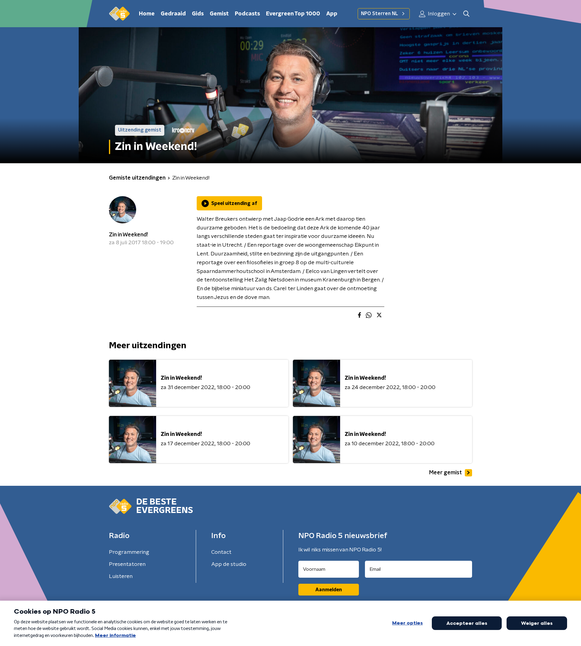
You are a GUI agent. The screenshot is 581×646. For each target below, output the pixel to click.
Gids (198, 14)
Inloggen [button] (438, 14)
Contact (221, 552)
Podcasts (247, 14)
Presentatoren (127, 564)
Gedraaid (173, 14)
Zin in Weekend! (128, 235)
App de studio (228, 564)
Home (147, 14)
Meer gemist (445, 473)
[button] (466, 13)
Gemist (219, 14)
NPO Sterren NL (379, 13)
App (331, 14)
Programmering (129, 552)
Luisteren (121, 576)
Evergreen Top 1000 (293, 14)
